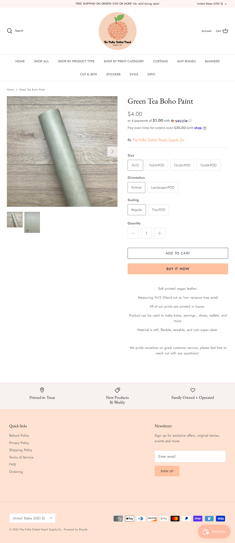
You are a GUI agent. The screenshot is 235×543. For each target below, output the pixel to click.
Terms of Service (21, 457)
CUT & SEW (88, 74)
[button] (160, 120)
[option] (62, 151)
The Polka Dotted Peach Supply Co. (158, 139)
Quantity (134, 223)
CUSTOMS (160, 61)
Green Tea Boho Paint (32, 90)
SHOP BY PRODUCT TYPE (76, 61)
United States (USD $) (210, 4)
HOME (20, 61)
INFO (151, 74)
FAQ (12, 464)
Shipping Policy (20, 449)
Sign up (167, 471)
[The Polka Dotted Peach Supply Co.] (118, 31)
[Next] (112, 151)
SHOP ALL (41, 61)
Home (10, 90)
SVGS (134, 74)
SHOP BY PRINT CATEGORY (124, 61)
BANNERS (212, 61)
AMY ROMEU (186, 61)
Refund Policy (19, 435)
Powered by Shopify (75, 529)
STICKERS (113, 74)
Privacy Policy (19, 442)
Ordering (16, 471)
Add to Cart (178, 253)
